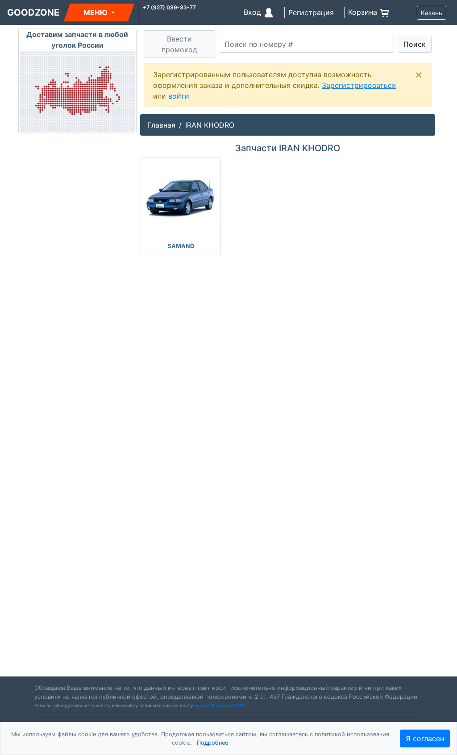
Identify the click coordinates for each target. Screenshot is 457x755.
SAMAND (180, 245)
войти (178, 95)
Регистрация (311, 12)
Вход (253, 12)
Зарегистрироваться (359, 85)
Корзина (363, 12)
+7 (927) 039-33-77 (169, 7)
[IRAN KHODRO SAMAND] (180, 195)
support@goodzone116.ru (222, 706)
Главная (161, 124)
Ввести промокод (179, 44)
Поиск (414, 44)
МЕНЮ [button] (96, 12)
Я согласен (425, 738)
